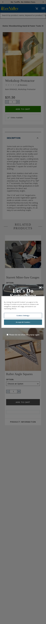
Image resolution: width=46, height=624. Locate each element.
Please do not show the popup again (24, 334)
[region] (23, 312)
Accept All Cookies (23, 322)
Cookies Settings (22, 315)
